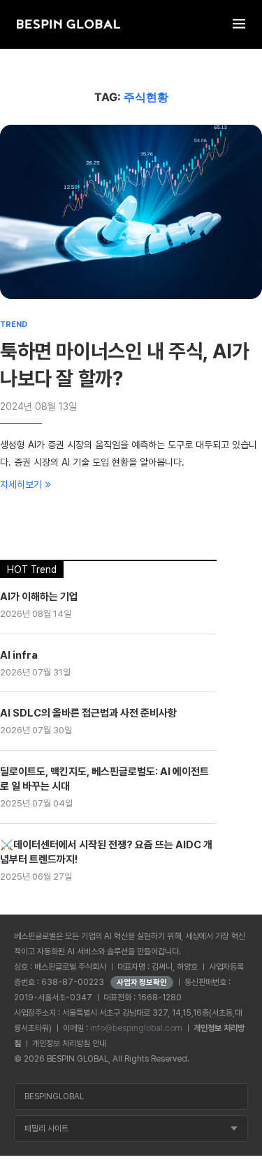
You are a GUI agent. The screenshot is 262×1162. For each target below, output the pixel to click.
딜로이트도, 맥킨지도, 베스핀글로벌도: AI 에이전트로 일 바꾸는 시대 (104, 779)
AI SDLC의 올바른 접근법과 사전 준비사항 (88, 713)
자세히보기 (21, 484)
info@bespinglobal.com (136, 1028)
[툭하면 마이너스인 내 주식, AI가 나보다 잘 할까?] (131, 212)
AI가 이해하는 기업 (39, 596)
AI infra (19, 655)
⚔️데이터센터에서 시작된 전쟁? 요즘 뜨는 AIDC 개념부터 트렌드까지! (106, 852)
